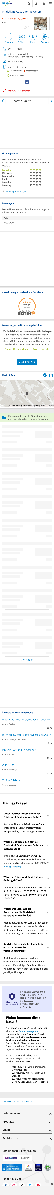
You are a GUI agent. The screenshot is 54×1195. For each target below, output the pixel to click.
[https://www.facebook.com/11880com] (5, 1185)
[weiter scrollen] (51, 101)
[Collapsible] (48, 815)
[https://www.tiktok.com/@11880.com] (22, 1185)
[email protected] (12, 866)
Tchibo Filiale (9, 780)
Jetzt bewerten (27, 361)
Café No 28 (8, 765)
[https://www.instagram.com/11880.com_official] (13, 1185)
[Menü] (50, 3)
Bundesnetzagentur (29, 1031)
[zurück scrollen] (2, 101)
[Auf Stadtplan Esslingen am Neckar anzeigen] (51, 375)
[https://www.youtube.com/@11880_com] (38, 1185)
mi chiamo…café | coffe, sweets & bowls (25, 734)
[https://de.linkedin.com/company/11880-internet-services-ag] (30, 1185)
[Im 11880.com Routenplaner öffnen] (45, 375)
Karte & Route (22, 101)
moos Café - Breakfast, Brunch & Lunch (24, 719)
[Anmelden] (36, 3)
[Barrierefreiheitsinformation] (43, 3)
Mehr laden (27, 659)
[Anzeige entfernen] (52, 1184)
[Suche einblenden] (29, 3)
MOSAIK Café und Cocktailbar (18, 750)
